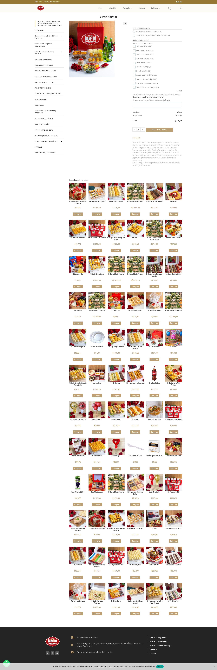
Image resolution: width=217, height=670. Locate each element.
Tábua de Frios (77, 310)
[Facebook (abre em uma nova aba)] (177, 2)
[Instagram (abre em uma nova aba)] (180, 2)
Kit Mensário (173, 347)
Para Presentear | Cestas (44, 82)
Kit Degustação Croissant (135, 528)
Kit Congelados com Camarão (97, 238)
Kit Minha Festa (116, 601)
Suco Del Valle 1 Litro (77, 492)
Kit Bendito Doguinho (135, 310)
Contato (142, 8)
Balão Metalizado (154, 492)
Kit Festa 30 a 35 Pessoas (135, 274)
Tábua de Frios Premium (173, 456)
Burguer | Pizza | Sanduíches (46, 141)
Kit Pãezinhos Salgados (78, 347)
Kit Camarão (135, 419)
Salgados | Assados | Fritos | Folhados (46, 37)
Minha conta (38, 2)
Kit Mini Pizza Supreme (78, 601)
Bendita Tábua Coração (173, 238)
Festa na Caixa (97, 383)
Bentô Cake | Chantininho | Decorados (45, 112)
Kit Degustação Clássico (116, 347)
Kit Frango (135, 238)
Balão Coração (116, 456)
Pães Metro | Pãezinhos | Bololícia (44, 53)
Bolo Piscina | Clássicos (44, 119)
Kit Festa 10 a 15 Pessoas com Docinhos (154, 239)
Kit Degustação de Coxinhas (135, 383)
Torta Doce (39, 105)
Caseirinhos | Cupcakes (44, 65)
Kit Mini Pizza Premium (154, 310)
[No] (214, 666)
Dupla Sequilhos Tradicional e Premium (77, 202)
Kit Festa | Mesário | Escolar (46, 136)
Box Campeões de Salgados (97, 201)
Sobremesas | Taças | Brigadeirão (48, 94)
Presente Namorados (43, 88)
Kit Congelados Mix (173, 492)
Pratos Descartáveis (97, 347)
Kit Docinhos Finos (173, 601)
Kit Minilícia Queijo (135, 565)
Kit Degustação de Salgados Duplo (116, 239)
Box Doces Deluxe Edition (173, 274)
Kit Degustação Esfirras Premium (135, 602)
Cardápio (126, 8)
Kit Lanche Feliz (78, 274)
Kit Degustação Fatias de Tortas (135, 493)
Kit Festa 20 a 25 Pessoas (135, 201)
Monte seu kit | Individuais (45, 153)
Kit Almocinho (116, 310)
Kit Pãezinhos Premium (116, 201)
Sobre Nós (112, 8)
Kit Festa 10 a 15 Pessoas (116, 492)
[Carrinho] (169, 8)
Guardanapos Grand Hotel (154, 456)
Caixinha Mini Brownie (77, 456)
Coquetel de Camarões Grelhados (78, 529)
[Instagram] (52, 653)
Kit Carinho (173, 201)
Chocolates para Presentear (46, 77)
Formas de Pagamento (158, 638)
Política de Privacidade (158, 642)
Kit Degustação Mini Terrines (173, 384)
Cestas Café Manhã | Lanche (45, 71)
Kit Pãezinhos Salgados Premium (135, 348)
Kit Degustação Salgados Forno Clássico (154, 602)
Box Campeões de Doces (173, 528)
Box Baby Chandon (97, 492)
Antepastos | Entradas (43, 60)
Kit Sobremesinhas (154, 347)
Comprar (77, 214)
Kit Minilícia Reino (97, 456)
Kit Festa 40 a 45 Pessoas (97, 310)
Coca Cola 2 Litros (154, 383)
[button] (125, 23)
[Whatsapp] (57, 653)
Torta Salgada (40, 99)
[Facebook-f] (48, 653)
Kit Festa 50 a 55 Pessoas (116, 274)
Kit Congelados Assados (116, 565)
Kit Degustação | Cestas (44, 130)
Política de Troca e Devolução (161, 646)
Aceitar (160, 666)
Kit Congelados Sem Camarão (173, 419)
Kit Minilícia (116, 383)
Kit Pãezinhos (78, 565)
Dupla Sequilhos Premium (97, 528)
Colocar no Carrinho (159, 130)
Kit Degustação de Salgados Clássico (116, 529)
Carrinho (46, 2)
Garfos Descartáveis (135, 456)
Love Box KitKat (154, 565)
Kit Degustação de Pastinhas (97, 602)
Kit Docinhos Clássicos (173, 565)
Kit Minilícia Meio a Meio (78, 238)
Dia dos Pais (39, 30)
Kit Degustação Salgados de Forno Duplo (78, 384)
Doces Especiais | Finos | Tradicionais (44, 45)
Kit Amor (154, 528)
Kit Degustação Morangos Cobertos (154, 275)
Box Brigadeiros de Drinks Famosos (97, 566)
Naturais (38, 147)
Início (100, 8)
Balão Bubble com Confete (78, 419)
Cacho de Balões (97, 419)
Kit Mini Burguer (116, 419)
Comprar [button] (96, 214)
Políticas (154, 8)
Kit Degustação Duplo (97, 274)
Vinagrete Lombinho (154, 419)
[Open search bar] (181, 8)
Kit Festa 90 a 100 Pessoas (173, 310)
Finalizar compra (55, 2)
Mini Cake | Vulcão (42, 124)
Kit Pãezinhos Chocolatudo (154, 201)
